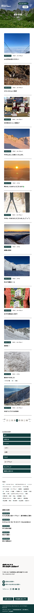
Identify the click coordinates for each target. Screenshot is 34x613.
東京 (10, 496)
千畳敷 (12, 491)
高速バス (27, 500)
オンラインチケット (17, 486)
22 (27, 420)
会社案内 (11, 611)
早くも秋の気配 (6, 528)
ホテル (18, 183)
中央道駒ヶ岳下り (20, 599)
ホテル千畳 (7, 380)
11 (19, 420)
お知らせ (6, 439)
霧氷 (17, 380)
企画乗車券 (26, 489)
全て (5, 435)
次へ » (30, 420)
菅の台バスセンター (7, 498)
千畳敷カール (19, 491)
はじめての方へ (23, 3)
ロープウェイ (20, 55)
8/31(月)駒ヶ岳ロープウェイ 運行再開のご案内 (16, 516)
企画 (6, 452)
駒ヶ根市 (15, 500)
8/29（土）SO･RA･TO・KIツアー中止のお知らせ (16, 522)
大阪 (8, 493)
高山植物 (21, 500)
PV (3, 484)
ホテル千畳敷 (6, 489)
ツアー (6, 448)
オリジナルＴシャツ (7, 486)
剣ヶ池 (7, 491)
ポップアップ (7, 467)
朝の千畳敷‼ (6, 535)
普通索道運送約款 (17, 609)
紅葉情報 (19, 496)
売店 (30, 491)
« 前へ (4, 420)
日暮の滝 (5, 496)
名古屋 (25, 491)
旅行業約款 (25, 609)
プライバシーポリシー (7, 609)
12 (22, 420)
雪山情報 (5, 500)
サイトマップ (5, 611)
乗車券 (20, 489)
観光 (15, 498)
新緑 (27, 493)
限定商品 (26, 498)
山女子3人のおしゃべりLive (17, 493)
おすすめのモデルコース (21, 484)
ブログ (14, 55)
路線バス (20, 498)
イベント (6, 443)
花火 (25, 496)
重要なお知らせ (8, 471)
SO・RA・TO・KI (10, 484)
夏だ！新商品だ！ (7, 541)
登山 (14, 496)
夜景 (4, 493)
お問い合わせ (8, 599)
